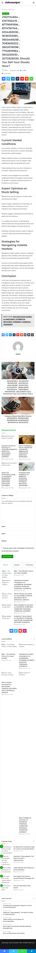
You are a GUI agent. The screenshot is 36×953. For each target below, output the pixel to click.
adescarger (11, 9)
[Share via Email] (28, 334)
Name (4, 526)
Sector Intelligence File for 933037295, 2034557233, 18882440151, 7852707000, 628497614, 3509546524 (25, 451)
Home (5, 9)
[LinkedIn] (10, 334)
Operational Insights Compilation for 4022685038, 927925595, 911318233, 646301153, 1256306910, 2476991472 (22, 584)
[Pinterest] (17, 334)
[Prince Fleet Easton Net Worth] (7, 888)
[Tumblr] (14, 334)
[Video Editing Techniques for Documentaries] (7, 870)
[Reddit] (21, 334)
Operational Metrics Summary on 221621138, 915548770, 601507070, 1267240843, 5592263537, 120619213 (9, 451)
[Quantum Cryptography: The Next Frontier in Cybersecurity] (7, 860)
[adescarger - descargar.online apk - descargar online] (12, 2)
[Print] (32, 334)
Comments (29, 565)
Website (4, 541)
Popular (16, 565)
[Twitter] (6, 334)
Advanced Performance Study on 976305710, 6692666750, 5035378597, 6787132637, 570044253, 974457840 (8, 479)
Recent (5, 565)
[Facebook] (3, 334)
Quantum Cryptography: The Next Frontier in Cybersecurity (24, 858)
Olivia (6, 70)
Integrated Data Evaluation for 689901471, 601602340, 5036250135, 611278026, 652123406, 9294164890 (24, 479)
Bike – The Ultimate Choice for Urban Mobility (8, 656)
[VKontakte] (25, 334)
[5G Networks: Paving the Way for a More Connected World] (7, 850)
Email (4, 533)
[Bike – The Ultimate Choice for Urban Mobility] (7, 574)
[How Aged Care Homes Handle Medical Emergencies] (7, 879)
